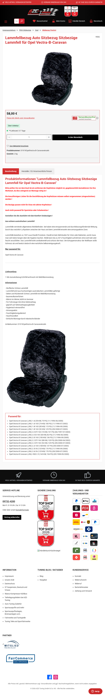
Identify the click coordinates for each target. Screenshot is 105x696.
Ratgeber (43, 580)
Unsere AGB (9, 580)
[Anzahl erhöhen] (48, 137)
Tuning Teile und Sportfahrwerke (17, 621)
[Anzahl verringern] (9, 137)
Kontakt (78, 576)
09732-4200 (9, 501)
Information (9, 570)
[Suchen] (22, 21)
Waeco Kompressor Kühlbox (16, 594)
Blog (41, 576)
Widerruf (78, 584)
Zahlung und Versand (83, 591)
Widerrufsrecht (81, 580)
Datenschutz (10, 584)
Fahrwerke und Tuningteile (15, 618)
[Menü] (6, 21)
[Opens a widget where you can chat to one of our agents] (95, 691)
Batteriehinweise (81, 587)
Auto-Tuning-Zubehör (13, 604)
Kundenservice (81, 570)
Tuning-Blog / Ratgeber (50, 570)
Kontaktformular (22, 510)
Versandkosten (46, 684)
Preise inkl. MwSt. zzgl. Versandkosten (21, 118)
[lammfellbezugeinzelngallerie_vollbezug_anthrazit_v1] (52, 79)
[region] (52, 79)
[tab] (11, 171)
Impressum (9, 576)
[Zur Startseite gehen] (43, 12)
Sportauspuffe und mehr (14, 608)
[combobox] (16, 21)
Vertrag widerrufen (12, 517)
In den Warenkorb (75, 137)
